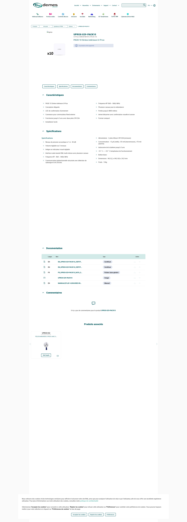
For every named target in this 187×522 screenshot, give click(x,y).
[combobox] (134, 5)
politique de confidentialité (89, 501)
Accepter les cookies (79, 514)
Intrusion (74, 17)
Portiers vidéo (50, 17)
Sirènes (71, 26)
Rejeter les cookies (96, 514)
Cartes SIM (114, 16)
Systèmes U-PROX (58, 26)
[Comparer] (58, 356)
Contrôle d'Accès (63, 17)
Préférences (110, 514)
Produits (35, 26)
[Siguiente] (157, 344)
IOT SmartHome (103, 17)
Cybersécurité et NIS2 (127, 17)
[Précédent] (30, 344)
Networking (91, 17)
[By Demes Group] (45, 5)
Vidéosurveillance (37, 17)
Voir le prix (46, 355)
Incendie (82, 17)
